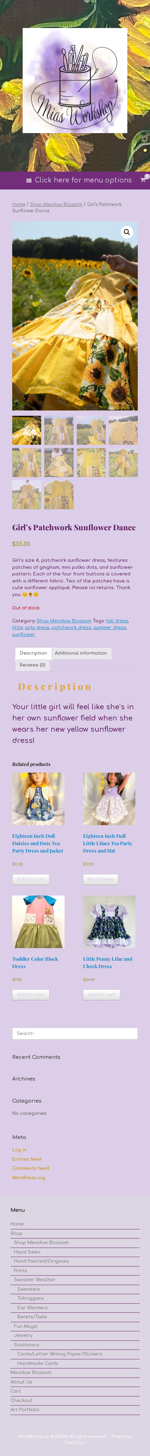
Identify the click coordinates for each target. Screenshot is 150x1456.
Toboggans (30, 1298)
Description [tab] (33, 653)
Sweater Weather (35, 1279)
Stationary (26, 1345)
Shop (16, 1233)
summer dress (109, 627)
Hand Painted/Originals (41, 1261)
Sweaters (28, 1289)
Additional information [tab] (81, 653)
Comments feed (30, 1168)
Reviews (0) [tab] (32, 665)
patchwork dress (71, 627)
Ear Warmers (32, 1307)
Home (18, 204)
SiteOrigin (75, 1442)
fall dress (117, 621)
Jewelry (23, 1335)
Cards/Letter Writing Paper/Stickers (59, 1354)
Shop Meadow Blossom (56, 204)
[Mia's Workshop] (75, 80)
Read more (100, 879)
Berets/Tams (32, 1316)
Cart (15, 1391)
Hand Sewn (27, 1252)
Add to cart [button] (31, 879)
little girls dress (30, 627)
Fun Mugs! (25, 1326)
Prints (20, 1270)
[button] (127, 232)
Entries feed (27, 1159)
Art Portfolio (24, 1409)
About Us (21, 1382)
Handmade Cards (37, 1363)
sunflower (23, 634)
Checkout (21, 1400)
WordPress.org (28, 1177)
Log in (19, 1149)
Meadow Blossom (31, 1372)
